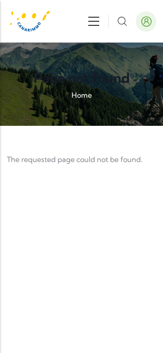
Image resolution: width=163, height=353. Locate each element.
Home (82, 95)
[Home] (29, 21)
